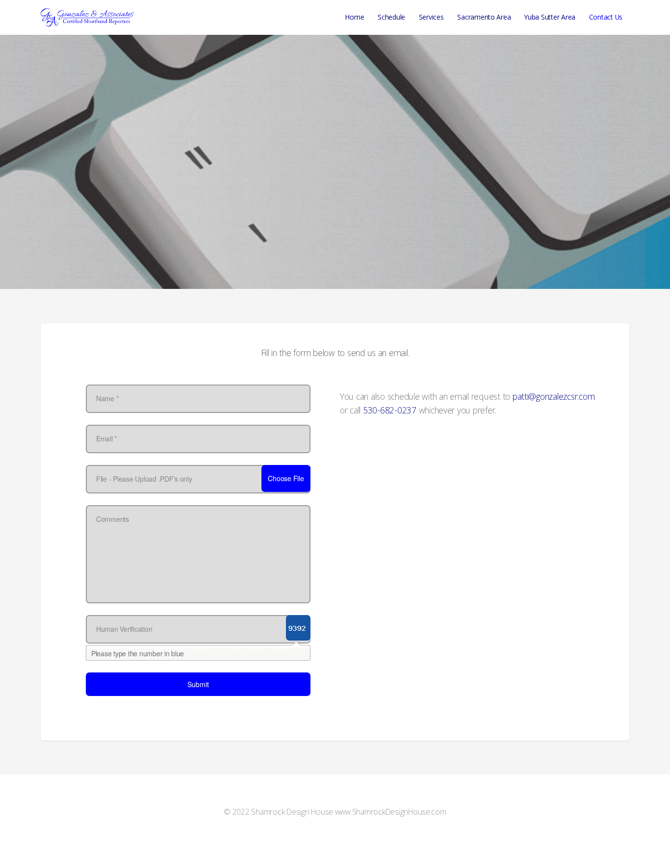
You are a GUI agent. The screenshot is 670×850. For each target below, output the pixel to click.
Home (354, 17)
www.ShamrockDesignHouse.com (390, 811)
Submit (198, 684)
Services (431, 17)
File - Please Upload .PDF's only (144, 478)
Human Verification (124, 628)
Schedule (391, 17)
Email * (106, 438)
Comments (112, 519)
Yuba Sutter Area (549, 17)
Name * (107, 398)
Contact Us (605, 17)
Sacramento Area (484, 17)
